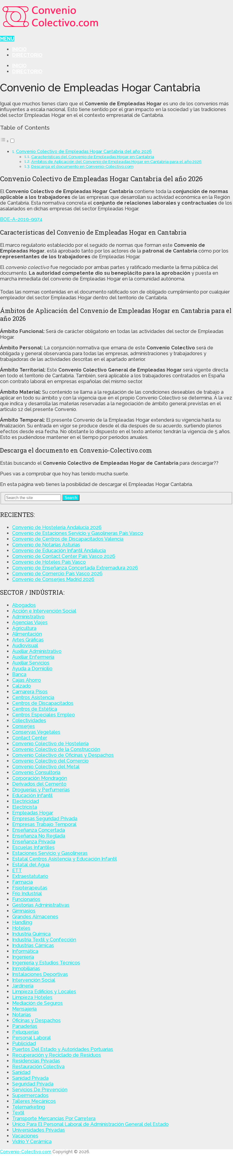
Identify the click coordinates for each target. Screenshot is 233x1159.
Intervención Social (33, 980)
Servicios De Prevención (39, 1090)
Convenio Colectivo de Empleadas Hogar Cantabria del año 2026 (84, 151)
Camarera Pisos (30, 692)
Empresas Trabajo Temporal (44, 824)
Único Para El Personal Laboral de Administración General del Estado (90, 1124)
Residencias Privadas (36, 1061)
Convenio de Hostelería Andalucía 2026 (57, 527)
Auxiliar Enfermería (33, 657)
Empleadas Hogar (32, 813)
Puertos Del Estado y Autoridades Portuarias (62, 1049)
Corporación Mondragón (39, 778)
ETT (17, 870)
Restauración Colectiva (38, 1066)
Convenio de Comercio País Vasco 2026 (57, 573)
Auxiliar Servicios (30, 663)
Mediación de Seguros (37, 1003)
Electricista (24, 807)
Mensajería (24, 1009)
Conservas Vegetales (36, 732)
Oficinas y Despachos (36, 1020)
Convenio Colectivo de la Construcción (56, 749)
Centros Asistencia (33, 697)
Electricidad (25, 801)
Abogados (24, 605)
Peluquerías (25, 1032)
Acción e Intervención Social (44, 611)
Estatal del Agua (30, 865)
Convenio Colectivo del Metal (45, 767)
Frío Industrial (27, 893)
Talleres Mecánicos (34, 1101)
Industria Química (31, 934)
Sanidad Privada (30, 1078)
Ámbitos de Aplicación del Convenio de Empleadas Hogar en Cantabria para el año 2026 (116, 161)
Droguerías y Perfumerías (41, 790)
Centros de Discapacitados (42, 703)
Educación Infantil (32, 795)
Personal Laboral (31, 1038)
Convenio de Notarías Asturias (46, 545)
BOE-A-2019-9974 (21, 219)
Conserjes (23, 726)
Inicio (19, 49)
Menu (7, 39)
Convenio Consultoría (36, 772)
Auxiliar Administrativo (37, 651)
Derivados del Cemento (39, 784)
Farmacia (22, 882)
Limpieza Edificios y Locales (44, 991)
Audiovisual (25, 645)
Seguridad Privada (32, 1084)
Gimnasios (23, 911)
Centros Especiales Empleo (43, 715)
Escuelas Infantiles (33, 847)
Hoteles (21, 928)
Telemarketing (28, 1107)
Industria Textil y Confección (44, 940)
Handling (22, 922)
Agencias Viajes (30, 622)
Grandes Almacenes (35, 916)
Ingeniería (23, 957)
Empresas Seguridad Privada (44, 818)
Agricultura (24, 628)
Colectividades (29, 720)
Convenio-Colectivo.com (25, 1151)
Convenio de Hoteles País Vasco (49, 562)
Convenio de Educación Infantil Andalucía (59, 550)
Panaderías (24, 1026)
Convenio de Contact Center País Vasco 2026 (63, 556)
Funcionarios (26, 899)
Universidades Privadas (38, 1130)
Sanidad (21, 1072)
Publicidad (24, 1043)
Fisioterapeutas (29, 888)
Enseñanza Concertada (38, 830)
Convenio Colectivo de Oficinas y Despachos (63, 755)
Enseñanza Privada (33, 842)
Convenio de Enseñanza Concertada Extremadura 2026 (75, 568)
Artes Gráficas (28, 640)
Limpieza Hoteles (32, 997)
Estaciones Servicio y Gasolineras (50, 853)
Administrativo (28, 617)
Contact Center (29, 738)
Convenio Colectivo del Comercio (50, 761)
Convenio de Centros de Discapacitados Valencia (67, 539)
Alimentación (27, 634)
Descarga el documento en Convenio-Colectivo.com (82, 166)
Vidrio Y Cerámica (32, 1141)
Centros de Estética (34, 709)
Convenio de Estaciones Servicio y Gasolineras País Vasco (77, 533)
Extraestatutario (30, 876)
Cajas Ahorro (26, 680)
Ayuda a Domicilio (32, 668)
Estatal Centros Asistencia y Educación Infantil (64, 859)
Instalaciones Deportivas (40, 974)
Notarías (21, 1015)
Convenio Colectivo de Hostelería (50, 743)
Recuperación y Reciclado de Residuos (56, 1055)
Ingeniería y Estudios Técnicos (46, 963)
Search (71, 497)
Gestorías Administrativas (40, 905)
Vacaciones (25, 1136)
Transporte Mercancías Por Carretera (54, 1118)
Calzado (21, 686)
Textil (18, 1113)
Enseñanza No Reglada (38, 836)
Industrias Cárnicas (33, 945)
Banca (19, 674)
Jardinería (22, 986)
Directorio (27, 55)
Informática (25, 951)
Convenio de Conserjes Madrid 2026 (53, 579)
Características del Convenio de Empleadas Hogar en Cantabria (92, 157)
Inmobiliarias (26, 968)
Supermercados (30, 1095)
